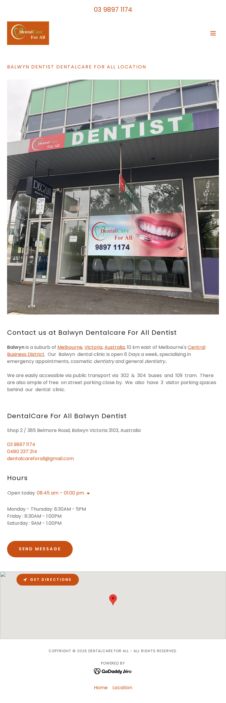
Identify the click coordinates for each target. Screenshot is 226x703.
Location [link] (122, 687)
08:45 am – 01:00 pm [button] (60, 493)
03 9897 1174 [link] (113, 9)
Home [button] (101, 687)
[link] (28, 33)
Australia (114, 347)
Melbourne (69, 347)
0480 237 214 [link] (22, 451)
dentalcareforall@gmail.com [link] (40, 458)
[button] (213, 33)
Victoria (93, 347)
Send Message (40, 549)
